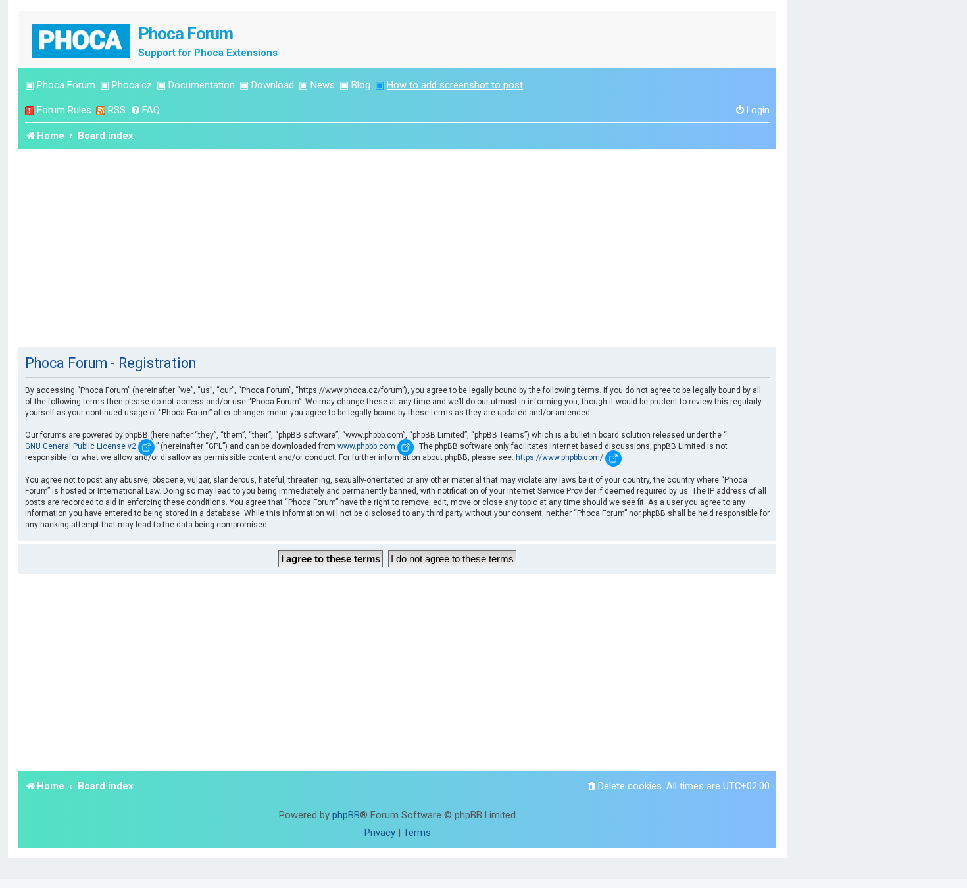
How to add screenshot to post (455, 85)
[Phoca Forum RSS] (100, 110)
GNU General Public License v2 (80, 446)
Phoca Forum (66, 85)
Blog (360, 85)
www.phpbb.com (366, 446)
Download (272, 85)
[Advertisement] (397, 248)
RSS (117, 110)
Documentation (201, 85)
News (322, 85)
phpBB (346, 815)
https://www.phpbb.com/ (559, 457)
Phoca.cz (132, 85)
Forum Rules (64, 110)
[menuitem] (145, 110)
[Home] (81, 39)
